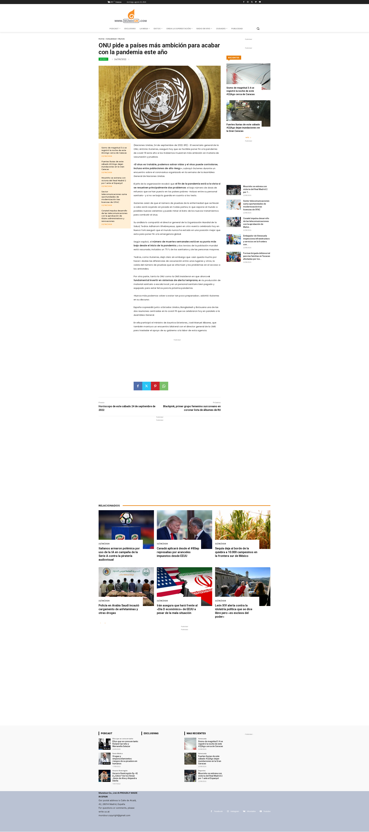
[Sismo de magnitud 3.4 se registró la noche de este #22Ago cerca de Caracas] (248, 77)
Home (101, 38)
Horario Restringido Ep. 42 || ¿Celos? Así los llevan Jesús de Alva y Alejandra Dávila (125, 777)
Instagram (235, 811)
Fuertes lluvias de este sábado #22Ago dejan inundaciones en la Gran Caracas (243, 127)
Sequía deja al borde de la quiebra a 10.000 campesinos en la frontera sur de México (236, 552)
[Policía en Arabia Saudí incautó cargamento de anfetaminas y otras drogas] (126, 586)
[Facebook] (243, 2)
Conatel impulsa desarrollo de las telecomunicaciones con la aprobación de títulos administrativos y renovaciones (114, 215)
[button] (258, 28)
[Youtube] (259, 2)
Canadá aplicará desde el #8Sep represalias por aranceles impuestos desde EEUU (178, 552)
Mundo (121, 38)
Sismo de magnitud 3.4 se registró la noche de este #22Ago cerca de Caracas (114, 150)
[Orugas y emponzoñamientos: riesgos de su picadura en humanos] (105, 759)
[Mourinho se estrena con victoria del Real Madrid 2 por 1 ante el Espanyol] (233, 190)
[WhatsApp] (164, 386)
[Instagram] (248, 2)
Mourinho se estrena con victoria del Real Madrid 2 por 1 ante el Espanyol (113, 180)
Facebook (218, 811)
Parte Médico (117, 753)
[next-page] (105, 623)
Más (247, 137)
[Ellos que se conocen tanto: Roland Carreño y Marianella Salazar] (105, 744)
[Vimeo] (255, 2)
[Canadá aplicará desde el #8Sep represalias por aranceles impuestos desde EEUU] (184, 529)
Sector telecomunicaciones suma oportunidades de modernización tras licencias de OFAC (114, 196)
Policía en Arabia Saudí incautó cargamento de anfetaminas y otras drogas (119, 609)
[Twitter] (252, 2)
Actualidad (111, 38)
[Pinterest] (155, 386)
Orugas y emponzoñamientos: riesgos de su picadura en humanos (124, 760)
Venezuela (202, 738)
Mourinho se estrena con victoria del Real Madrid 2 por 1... (255, 189)
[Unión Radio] (131, 16)
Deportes (201, 770)
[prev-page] (100, 623)
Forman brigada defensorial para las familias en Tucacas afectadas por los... (256, 256)
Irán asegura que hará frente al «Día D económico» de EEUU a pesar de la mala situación (177, 609)
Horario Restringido (120, 770)
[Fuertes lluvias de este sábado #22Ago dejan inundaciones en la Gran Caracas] (248, 113)
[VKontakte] (244, 811)
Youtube (266, 811)
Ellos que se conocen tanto (122, 738)
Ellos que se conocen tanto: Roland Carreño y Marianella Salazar (125, 743)
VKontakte (251, 811)
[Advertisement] (177, 361)
